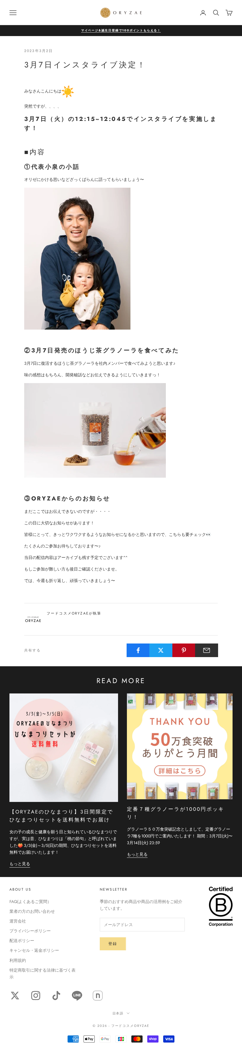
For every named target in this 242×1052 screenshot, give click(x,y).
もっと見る (19, 864)
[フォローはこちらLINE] (77, 995)
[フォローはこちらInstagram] (35, 995)
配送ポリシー (21, 941)
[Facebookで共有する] (138, 650)
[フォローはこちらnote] (97, 995)
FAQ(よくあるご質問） (30, 902)
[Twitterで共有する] (161, 650)
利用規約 (17, 960)
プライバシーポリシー (30, 931)
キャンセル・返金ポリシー (34, 950)
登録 (112, 943)
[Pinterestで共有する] (184, 650)
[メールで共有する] (206, 650)
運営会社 (17, 921)
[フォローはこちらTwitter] (15, 995)
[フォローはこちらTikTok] (56, 995)
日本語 (118, 1013)
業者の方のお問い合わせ (32, 911)
